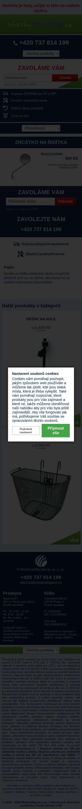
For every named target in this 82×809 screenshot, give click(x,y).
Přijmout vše (56, 430)
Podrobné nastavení (26, 430)
